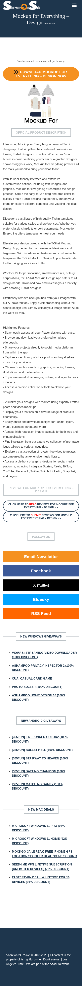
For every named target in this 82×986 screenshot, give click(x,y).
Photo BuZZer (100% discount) (37, 686)
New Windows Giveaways (41, 636)
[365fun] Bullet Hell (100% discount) (42, 749)
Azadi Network (59, 964)
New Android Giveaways (41, 720)
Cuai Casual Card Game (32, 678)
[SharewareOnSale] (22, 5)
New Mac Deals (41, 809)
